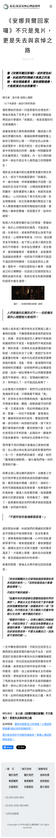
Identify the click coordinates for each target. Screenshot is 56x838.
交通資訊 (14, 786)
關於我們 (13, 775)
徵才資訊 (44, 786)
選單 (51, 6)
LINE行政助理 (12, 813)
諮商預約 (44, 781)
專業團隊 (13, 781)
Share (9, 747)
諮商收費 (44, 775)
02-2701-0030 (12, 805)
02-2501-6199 (12, 797)
